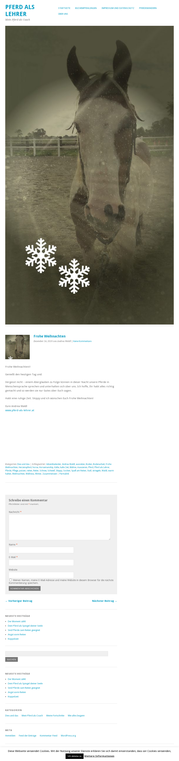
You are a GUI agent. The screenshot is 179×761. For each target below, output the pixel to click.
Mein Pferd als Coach (32, 715)
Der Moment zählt (17, 621)
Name (13, 544)
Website (13, 569)
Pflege (15, 470)
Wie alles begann (76, 715)
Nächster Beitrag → (104, 601)
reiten (29, 470)
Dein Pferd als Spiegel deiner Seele (25, 625)
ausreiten (80, 464)
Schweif (51, 470)
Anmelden (10, 735)
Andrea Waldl (68, 464)
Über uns (63, 14)
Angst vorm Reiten (17, 634)
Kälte (56, 467)
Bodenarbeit (99, 464)
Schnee (43, 470)
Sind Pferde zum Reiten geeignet (24, 630)
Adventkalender (53, 464)
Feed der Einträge (27, 735)
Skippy (59, 470)
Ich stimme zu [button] (74, 756)
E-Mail (13, 557)
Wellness (30, 474)
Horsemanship (46, 467)
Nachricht (15, 512)
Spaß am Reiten (78, 470)
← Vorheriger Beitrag (18, 601)
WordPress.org (68, 735)
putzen (22, 470)
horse (35, 467)
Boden (89, 464)
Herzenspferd (25, 467)
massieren (82, 467)
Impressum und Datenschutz (118, 8)
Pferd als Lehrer (20, 10)
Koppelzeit (13, 639)
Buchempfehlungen (86, 8)
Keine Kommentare (82, 341)
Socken (66, 470)
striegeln (96, 470)
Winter (38, 474)
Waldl (104, 470)
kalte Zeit (64, 467)
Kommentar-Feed (48, 735)
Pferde (8, 470)
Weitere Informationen (99, 756)
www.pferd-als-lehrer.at (19, 410)
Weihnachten (18, 474)
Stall (89, 470)
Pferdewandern (148, 8)
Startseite (64, 8)
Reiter (36, 470)
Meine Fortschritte (55, 715)
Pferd (90, 467)
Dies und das (23, 464)
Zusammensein (49, 474)
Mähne (73, 467)
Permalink (64, 474)
